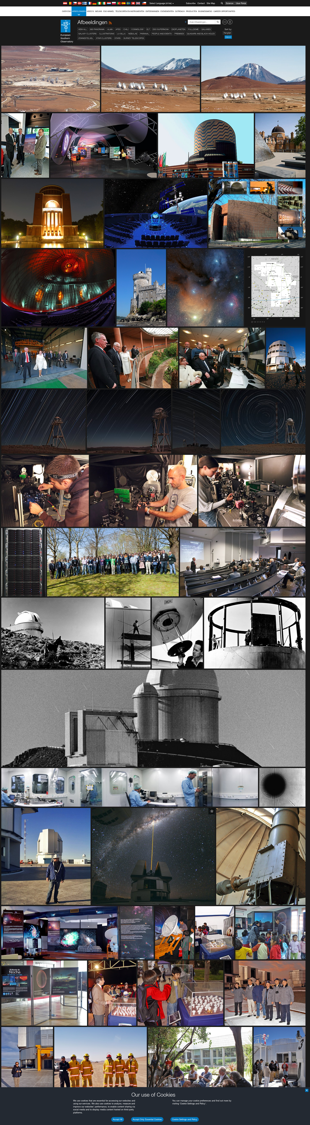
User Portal (241, 3)
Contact (201, 3)
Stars (117, 38)
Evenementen (167, 11)
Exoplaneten (178, 29)
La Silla (121, 33)
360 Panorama (97, 29)
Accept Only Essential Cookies (147, 1119)
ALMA (110, 29)
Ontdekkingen (152, 11)
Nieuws (98, 11)
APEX (118, 29)
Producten (191, 11)
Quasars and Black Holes (201, 33)
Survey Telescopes (134, 38)
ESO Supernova (161, 29)
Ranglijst (227, 33)
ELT (148, 29)
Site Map (211, 3)
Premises (179, 33)
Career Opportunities (224, 11)
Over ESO (66, 11)
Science (229, 3)
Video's (90, 11)
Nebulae (132, 33)
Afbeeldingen (79, 11)
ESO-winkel (108, 11)
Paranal (144, 33)
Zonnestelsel (85, 38)
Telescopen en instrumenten (129, 11)
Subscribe (191, 3)
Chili (125, 29)
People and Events (162, 33)
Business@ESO (205, 11)
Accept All (117, 1119)
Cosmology (137, 29)
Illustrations (106, 33)
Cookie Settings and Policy (184, 1119)
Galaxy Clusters (87, 33)
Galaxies (206, 29)
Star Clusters (104, 38)
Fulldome (193, 29)
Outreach (180, 11)
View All (82, 29)
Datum (228, 37)
